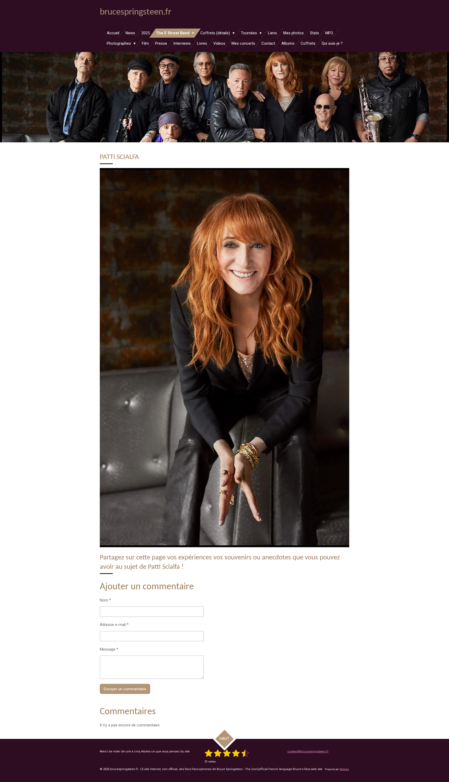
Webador (344, 769)
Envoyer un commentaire (125, 689)
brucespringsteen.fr (135, 12)
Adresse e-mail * (114, 624)
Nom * (105, 600)
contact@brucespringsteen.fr (307, 751)
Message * (109, 649)
